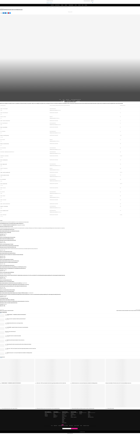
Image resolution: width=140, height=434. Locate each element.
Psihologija (72, 413)
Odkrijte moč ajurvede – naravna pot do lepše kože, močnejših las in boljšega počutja (19, 352)
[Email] (92, 0)
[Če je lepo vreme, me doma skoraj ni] (2, 332)
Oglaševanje (55, 425)
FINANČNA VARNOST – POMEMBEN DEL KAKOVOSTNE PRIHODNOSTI (16, 314)
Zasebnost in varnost (86, 425)
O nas (52, 425)
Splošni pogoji (71, 425)
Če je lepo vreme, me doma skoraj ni (10, 331)
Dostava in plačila (76, 425)
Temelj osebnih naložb (110, 408)
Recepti (63, 421)
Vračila (81, 425)
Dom (54, 413)
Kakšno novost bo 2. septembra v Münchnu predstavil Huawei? (16, 318)
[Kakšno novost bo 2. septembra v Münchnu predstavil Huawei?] (2, 319)
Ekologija (80, 413)
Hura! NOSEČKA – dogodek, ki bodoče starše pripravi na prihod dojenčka (17, 327)
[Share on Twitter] (7, 13)
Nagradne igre (60, 425)
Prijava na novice (74, 428)
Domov (47, 7)
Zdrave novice (55, 7)
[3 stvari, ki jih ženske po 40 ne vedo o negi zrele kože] (17, 395)
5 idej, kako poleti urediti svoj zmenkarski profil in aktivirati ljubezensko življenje (19, 344)
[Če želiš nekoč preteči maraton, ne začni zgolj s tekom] (2, 324)
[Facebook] (91, 0)
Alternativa (63, 418)
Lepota (63, 420)
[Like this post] (3, 13)
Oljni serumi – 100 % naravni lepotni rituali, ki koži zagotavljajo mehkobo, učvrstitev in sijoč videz (21, 348)
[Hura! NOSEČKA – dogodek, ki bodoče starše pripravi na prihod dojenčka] (2, 328)
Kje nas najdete (66, 425)
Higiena (63, 419)
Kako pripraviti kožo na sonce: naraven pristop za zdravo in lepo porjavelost (48, 408)
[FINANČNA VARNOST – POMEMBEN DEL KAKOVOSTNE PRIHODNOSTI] (2, 315)
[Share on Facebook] (5, 13)
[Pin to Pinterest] (8, 13)
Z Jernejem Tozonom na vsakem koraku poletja (14, 335)
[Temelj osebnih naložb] (123, 395)
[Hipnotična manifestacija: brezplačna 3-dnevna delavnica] (2, 341)
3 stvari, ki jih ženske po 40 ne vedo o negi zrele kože (9, 408)
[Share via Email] (10, 13)
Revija (89, 413)
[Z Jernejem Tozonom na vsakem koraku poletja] (2, 336)
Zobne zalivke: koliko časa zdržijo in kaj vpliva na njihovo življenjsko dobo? (83, 408)
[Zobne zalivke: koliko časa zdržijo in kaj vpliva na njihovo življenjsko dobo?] (87, 395)
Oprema (46, 413)
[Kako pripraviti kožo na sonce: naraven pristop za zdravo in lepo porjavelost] (52, 395)
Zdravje (51, 7)
